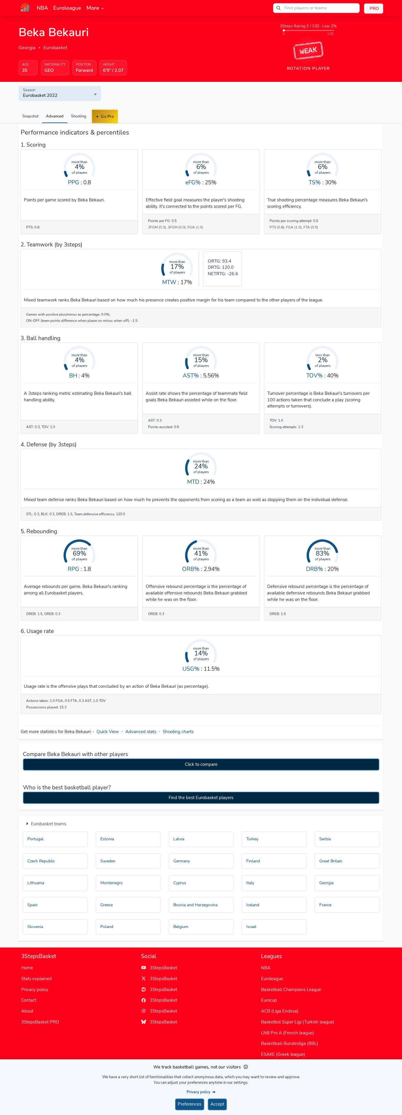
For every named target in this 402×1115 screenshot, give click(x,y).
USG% (191, 669)
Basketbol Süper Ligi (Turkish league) (297, 1022)
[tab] (30, 116)
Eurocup (269, 1000)
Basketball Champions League (291, 990)
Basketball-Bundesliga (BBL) (289, 1043)
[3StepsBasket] (25, 7)
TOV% (314, 376)
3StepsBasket (161, 968)
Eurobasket (55, 47)
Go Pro (107, 116)
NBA (265, 968)
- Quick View (106, 732)
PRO (374, 8)
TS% (315, 182)
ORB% (191, 569)
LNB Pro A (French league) (287, 1033)
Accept (217, 1104)
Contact (28, 1000)
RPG (73, 569)
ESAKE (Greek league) (283, 1054)
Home (27, 968)
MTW (169, 282)
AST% (191, 376)
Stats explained (36, 979)
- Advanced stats (140, 732)
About (27, 1011)
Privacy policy (34, 990)
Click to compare (201, 764)
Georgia (27, 47)
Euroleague (272, 979)
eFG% (193, 182)
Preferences (189, 1104)
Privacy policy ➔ (201, 1091)
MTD (193, 482)
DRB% (314, 569)
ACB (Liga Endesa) (279, 1011)
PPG (73, 182)
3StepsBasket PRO (40, 1022)
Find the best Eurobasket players (201, 798)
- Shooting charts (177, 732)
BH (73, 376)
